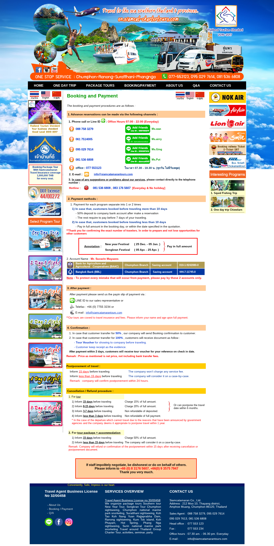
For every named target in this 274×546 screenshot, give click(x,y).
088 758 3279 (84, 129)
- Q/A (50, 513)
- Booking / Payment (60, 508)
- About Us (53, 504)
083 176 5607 (122, 188)
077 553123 (93, 167)
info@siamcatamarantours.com (113, 174)
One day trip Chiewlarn (226, 209)
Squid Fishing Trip (224, 193)
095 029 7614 (84, 149)
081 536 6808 (84, 159)
